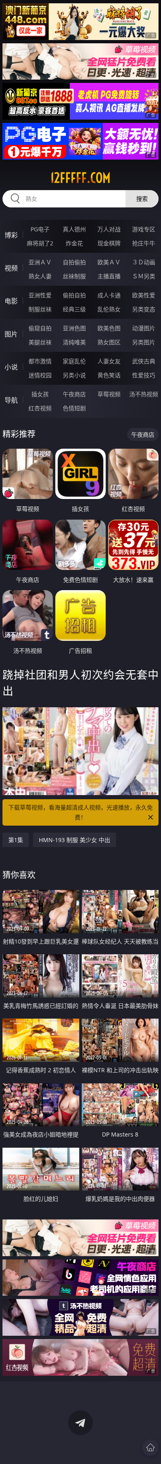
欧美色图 (109, 328)
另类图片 (143, 342)
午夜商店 (74, 394)
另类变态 (143, 309)
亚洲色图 (74, 328)
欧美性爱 (143, 295)
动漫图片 (143, 328)
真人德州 (74, 229)
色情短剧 (74, 408)
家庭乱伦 (74, 361)
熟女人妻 (40, 276)
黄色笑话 (109, 375)
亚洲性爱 (40, 295)
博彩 (11, 235)
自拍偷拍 (74, 262)
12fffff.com (80, 177)
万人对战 (109, 229)
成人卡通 (109, 295)
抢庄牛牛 (143, 243)
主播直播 (109, 276)
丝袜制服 (74, 276)
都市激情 (40, 361)
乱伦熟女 (109, 309)
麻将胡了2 (40, 243)
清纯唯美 (74, 342)
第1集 (15, 840)
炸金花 (74, 243)
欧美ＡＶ (109, 262)
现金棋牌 (109, 243)
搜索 (142, 198)
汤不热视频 (143, 394)
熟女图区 (109, 342)
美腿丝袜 (40, 342)
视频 (11, 268)
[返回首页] (150, 1447)
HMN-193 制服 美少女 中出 (74, 840)
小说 (11, 367)
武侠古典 (143, 361)
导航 (11, 400)
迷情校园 (40, 375)
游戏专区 (143, 229)
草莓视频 (109, 394)
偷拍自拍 (74, 295)
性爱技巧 (143, 375)
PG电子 (40, 229)
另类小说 (74, 375)
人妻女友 (109, 361)
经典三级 (74, 309)
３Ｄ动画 (143, 262)
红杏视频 (40, 408)
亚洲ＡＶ (40, 262)
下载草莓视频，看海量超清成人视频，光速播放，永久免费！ (80, 812)
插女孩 (40, 394)
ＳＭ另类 (143, 276)
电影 (11, 301)
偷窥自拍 (40, 328)
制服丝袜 (40, 309)
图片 (11, 334)
